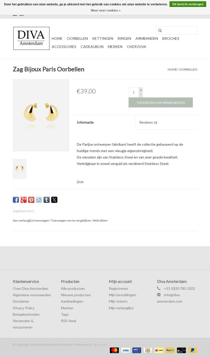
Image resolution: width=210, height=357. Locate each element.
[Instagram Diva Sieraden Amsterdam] (110, 258)
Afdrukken (100, 220)
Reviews (148, 122)
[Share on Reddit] (39, 200)
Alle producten (73, 288)
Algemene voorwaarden (32, 295)
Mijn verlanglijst (121, 308)
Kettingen (102, 38)
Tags (65, 314)
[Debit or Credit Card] (180, 350)
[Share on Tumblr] (47, 200)
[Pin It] (31, 200)
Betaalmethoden (26, 314)
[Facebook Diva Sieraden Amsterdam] (101, 258)
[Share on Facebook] (16, 200)
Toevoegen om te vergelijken (71, 220)
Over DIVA (136, 46)
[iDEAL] (158, 350)
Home (57, 38)
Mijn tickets (118, 301)
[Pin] (136, 350)
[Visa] (125, 350)
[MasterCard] (113, 350)
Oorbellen (77, 38)
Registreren (118, 288)
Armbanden (146, 38)
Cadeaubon (92, 46)
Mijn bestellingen (122, 295)
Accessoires (64, 46)
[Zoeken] (160, 30)
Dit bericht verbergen (187, 4)
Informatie (85, 122)
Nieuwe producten (76, 295)
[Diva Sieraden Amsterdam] (31, 38)
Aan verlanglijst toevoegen (31, 220)
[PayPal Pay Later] (191, 350)
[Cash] (147, 350)
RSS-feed (68, 321)
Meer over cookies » (106, 10)
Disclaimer (21, 301)
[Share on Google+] (23, 200)
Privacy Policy (24, 308)
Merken (115, 46)
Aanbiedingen (72, 301)
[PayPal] (169, 350)
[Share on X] (54, 200)
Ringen (124, 38)
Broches (170, 38)
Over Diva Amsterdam (30, 288)
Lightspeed (99, 344)
